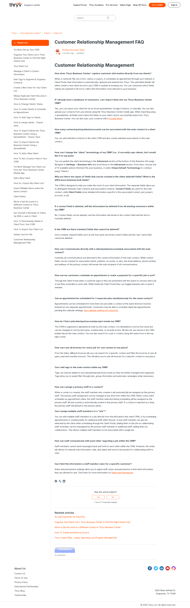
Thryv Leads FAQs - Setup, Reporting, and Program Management (86, 537)
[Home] (15, 5)
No (113, 497)
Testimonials (20, 595)
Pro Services (112, 5)
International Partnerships (26, 586)
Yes (98, 497)
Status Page (125, 5)
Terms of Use (21, 578)
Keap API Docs (140, 5)
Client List (58, 33)
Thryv (14, 33)
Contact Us (19, 573)
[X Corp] (60, 481)
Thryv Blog (19, 590)
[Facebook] (56, 481)
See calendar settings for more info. (100, 310)
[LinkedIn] (64, 481)
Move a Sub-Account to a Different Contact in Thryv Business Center (88, 527)
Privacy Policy (21, 582)
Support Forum (80, 5)
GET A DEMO (157, 5)
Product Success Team (73, 49)
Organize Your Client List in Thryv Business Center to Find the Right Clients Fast (92, 522)
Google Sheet (115, 118)
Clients (47, 33)
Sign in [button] (174, 5)
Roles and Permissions (122, 472)
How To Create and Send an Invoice (72, 532)
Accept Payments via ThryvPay (70, 516)
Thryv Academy (96, 5)
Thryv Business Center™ (30, 33)
